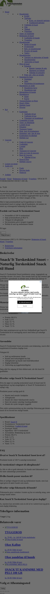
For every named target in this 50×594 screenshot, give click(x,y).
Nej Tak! (25, 306)
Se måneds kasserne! (25, 302)
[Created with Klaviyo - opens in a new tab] (25, 313)
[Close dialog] (40, 282)
